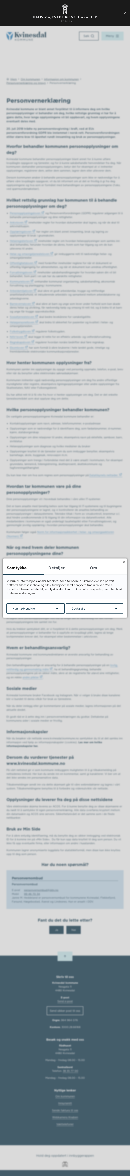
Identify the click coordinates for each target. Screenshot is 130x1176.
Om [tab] (93, 567)
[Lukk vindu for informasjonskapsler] (124, 562)
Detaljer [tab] (56, 567)
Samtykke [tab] (17, 567)
